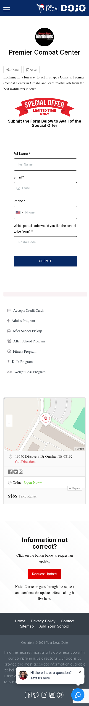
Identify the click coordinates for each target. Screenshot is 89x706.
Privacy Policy (43, 621)
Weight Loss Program (29, 371)
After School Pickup (27, 330)
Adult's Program (23, 320)
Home (20, 621)
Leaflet (79, 449)
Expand (76, 488)
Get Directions (25, 461)
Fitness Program (24, 351)
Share (14, 69)
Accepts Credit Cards (28, 310)
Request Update (44, 574)
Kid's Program (22, 361)
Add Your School (54, 626)
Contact (67, 621)
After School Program (29, 341)
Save (33, 69)
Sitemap (27, 626)
